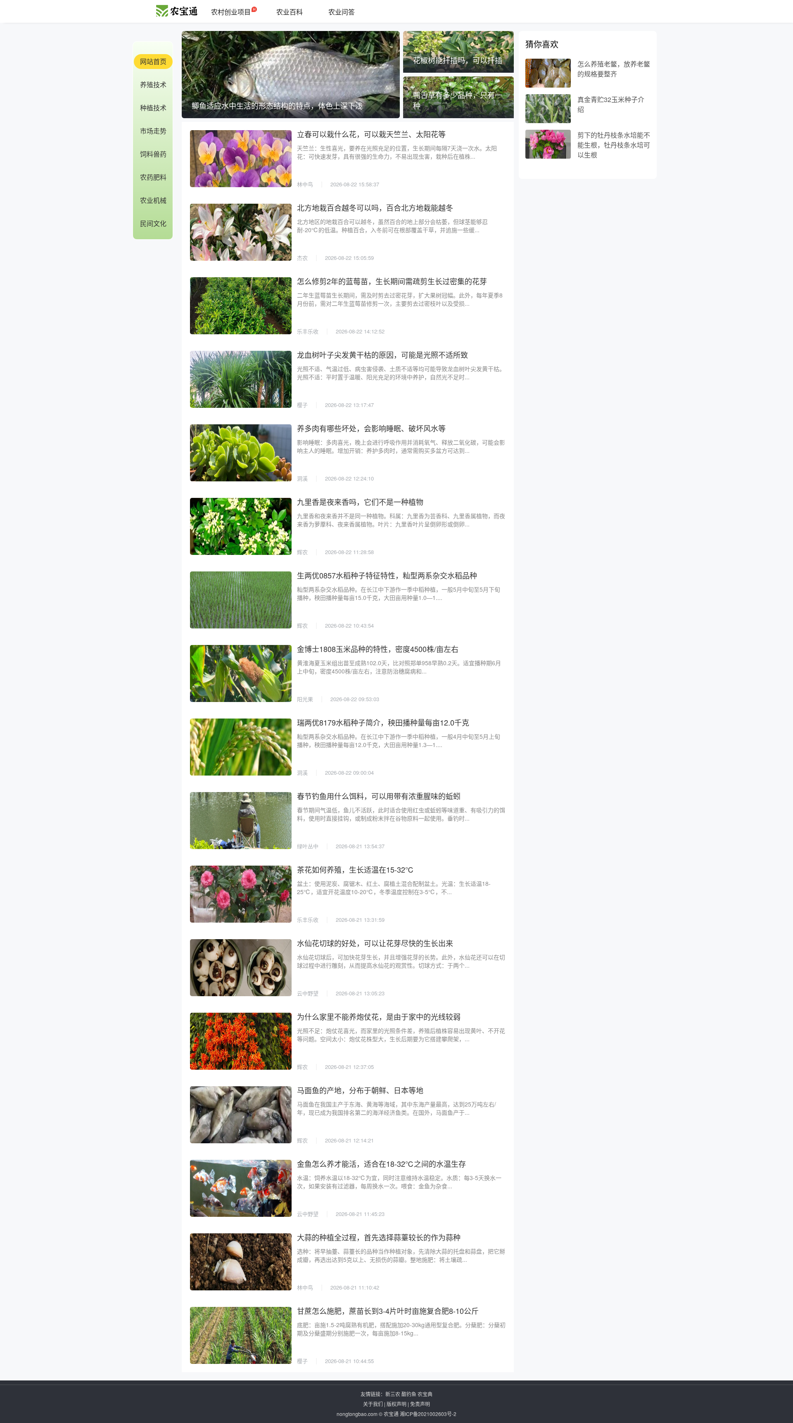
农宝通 (391, 1413)
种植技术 (153, 107)
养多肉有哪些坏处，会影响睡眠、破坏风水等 (371, 428)
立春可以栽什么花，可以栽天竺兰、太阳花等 (371, 133)
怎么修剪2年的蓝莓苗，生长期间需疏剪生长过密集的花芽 (392, 281)
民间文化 (153, 223)
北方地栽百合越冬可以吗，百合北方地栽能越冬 (375, 207)
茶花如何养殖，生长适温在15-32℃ (355, 869)
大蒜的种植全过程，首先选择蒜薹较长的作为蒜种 (379, 1237)
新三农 (392, 1393)
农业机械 (153, 200)
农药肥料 (153, 177)
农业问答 (341, 12)
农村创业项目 (231, 12)
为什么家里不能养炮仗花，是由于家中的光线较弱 (379, 1016)
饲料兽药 (153, 154)
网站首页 (153, 61)
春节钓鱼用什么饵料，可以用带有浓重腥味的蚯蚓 (379, 795)
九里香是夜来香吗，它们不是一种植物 (360, 501)
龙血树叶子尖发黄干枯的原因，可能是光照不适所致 (382, 354)
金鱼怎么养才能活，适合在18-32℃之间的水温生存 (381, 1163)
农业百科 (289, 12)
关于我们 (373, 1403)
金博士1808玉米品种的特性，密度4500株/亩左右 (377, 648)
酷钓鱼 (408, 1393)
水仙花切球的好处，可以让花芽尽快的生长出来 (375, 943)
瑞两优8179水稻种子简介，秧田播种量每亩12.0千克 (383, 722)
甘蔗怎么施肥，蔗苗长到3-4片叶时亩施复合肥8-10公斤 (388, 1310)
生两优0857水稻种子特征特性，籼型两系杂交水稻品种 (387, 575)
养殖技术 (153, 84)
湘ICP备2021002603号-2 (428, 1413)
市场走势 (153, 131)
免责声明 (420, 1403)
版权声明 (396, 1403)
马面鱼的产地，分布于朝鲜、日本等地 (360, 1090)
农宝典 (425, 1393)
